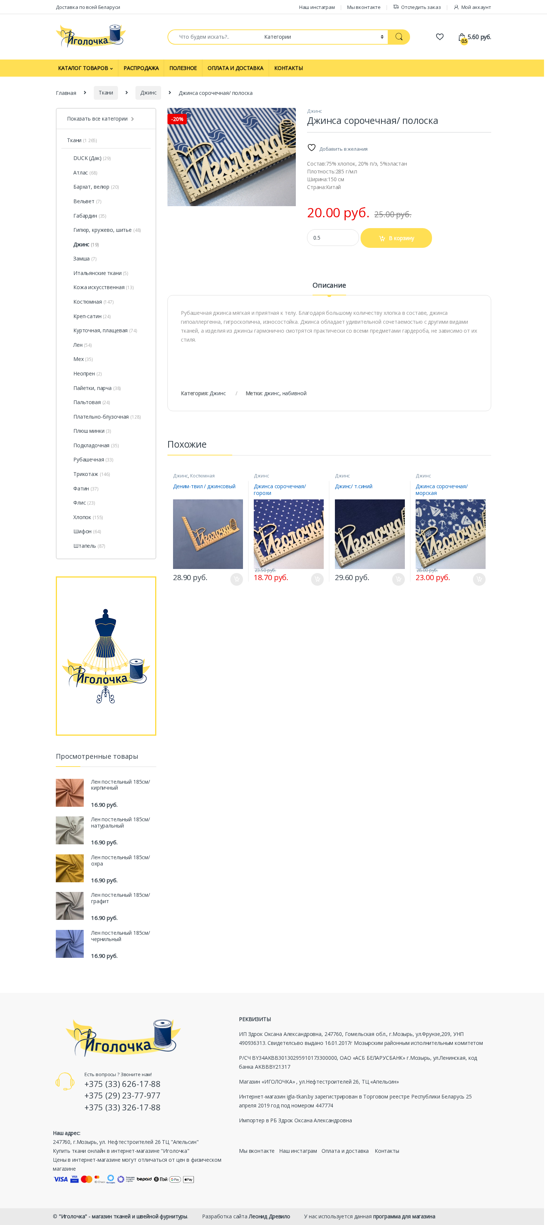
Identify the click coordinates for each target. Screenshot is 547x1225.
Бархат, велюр (96, 186)
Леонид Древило (269, 1216)
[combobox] (213, 37)
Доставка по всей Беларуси (88, 7)
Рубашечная (93, 459)
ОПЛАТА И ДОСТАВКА (235, 67)
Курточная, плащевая (105, 330)
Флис (84, 502)
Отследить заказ (421, 7)
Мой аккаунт (476, 7)
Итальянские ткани (100, 272)
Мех (83, 358)
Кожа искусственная (103, 287)
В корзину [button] (233, 579)
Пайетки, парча (97, 387)
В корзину (401, 238)
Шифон (87, 531)
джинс (271, 393)
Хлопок (88, 517)
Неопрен (87, 373)
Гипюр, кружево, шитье (107, 229)
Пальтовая (91, 402)
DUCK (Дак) (87, 157)
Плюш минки (92, 430)
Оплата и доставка (345, 1150)
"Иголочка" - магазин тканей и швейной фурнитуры (123, 1216)
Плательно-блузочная (107, 416)
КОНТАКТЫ (288, 67)
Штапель (89, 545)
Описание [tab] (329, 286)
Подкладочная (96, 445)
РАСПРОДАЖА (141, 67)
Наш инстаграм (317, 7)
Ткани (106, 92)
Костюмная (202, 476)
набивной (294, 393)
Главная (66, 92)
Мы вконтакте (364, 7)
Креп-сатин (92, 316)
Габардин (89, 215)
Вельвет (87, 201)
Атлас (85, 172)
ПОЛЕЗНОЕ (183, 67)
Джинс (148, 92)
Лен (82, 344)
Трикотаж (91, 473)
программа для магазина (404, 1216)
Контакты (387, 1150)
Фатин (86, 488)
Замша (85, 258)
